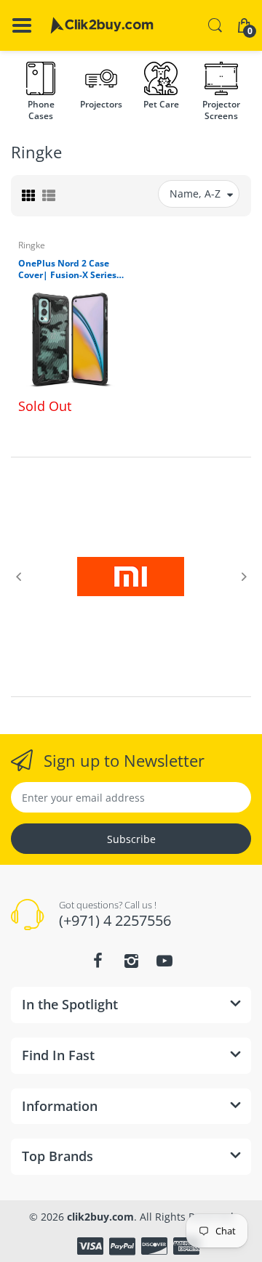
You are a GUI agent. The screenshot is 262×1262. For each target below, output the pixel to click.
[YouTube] (164, 960)
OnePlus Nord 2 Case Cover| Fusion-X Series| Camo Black (70, 270)
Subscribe (131, 839)
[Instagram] (131, 960)
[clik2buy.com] (101, 25)
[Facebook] (98, 960)
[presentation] (18, 576)
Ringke (31, 245)
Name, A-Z (195, 193)
